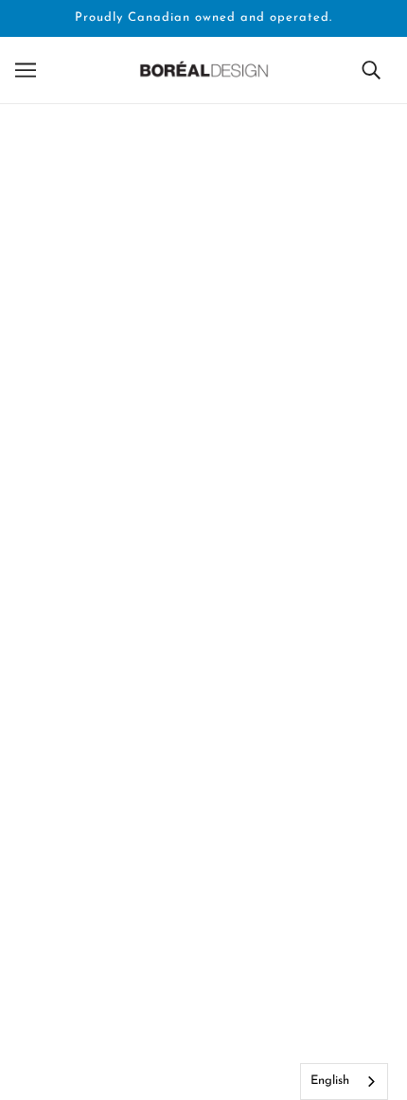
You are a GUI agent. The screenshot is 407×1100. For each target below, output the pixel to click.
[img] (162, 744)
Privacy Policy (204, 1004)
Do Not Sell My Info (203, 975)
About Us (204, 888)
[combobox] (344, 1081)
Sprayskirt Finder (204, 1033)
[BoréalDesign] (204, 69)
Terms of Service (203, 1062)
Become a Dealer (204, 918)
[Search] (371, 70)
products (232, 353)
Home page (216, 331)
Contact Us (203, 946)
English (329, 1080)
